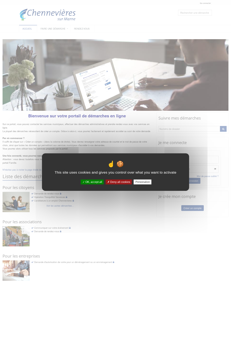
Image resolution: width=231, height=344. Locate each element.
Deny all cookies (120, 181)
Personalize (142, 181)
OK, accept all (93, 181)
